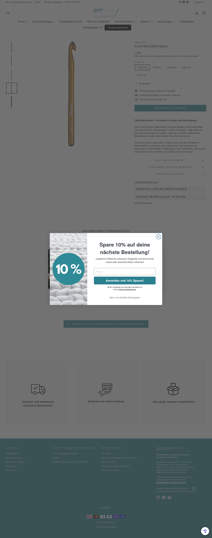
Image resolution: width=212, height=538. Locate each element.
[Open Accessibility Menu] (205, 531)
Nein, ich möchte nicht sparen (125, 297)
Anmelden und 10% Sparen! (125, 280)
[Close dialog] (158, 236)
